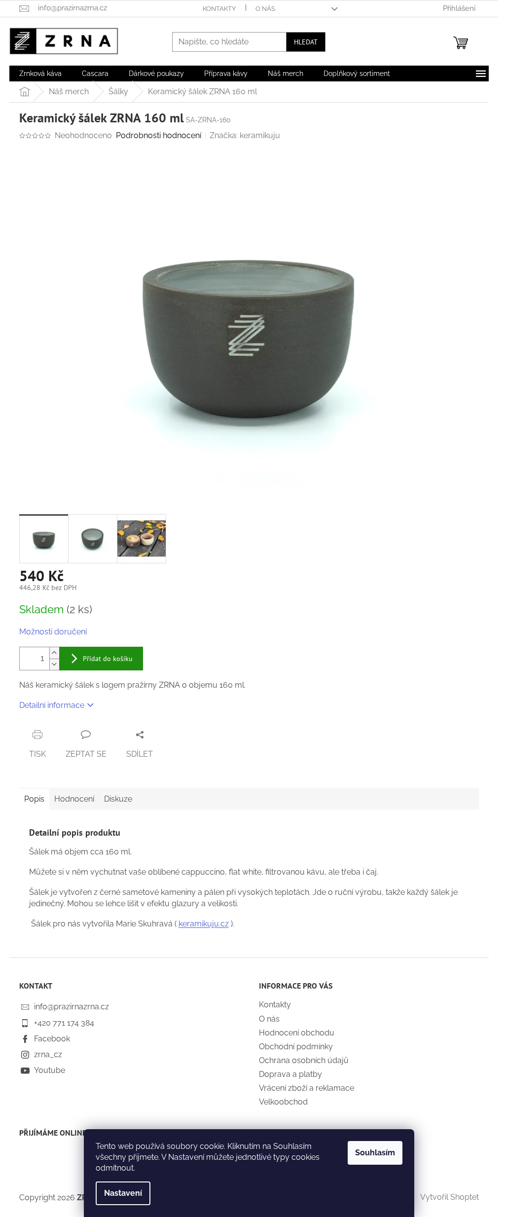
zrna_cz (48, 1054)
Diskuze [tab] (118, 799)
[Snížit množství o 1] (54, 664)
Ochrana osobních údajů (304, 1060)
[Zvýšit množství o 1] (54, 653)
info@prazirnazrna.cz (71, 1006)
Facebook (52, 1038)
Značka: (245, 135)
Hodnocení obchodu (296, 1032)
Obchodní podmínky (296, 1046)
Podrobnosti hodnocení (158, 135)
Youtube (49, 1070)
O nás (265, 8)
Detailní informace (51, 705)
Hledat (306, 41)
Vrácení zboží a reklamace (306, 1088)
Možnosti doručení (53, 631)
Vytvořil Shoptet (449, 1197)
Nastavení (123, 1193)
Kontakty (219, 8)
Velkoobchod (283, 1101)
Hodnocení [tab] (74, 799)
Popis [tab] (34, 799)
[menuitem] (40, 73)
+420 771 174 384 (64, 1023)
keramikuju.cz (204, 923)
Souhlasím (375, 1152)
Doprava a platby (290, 1074)
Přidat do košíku (108, 658)
